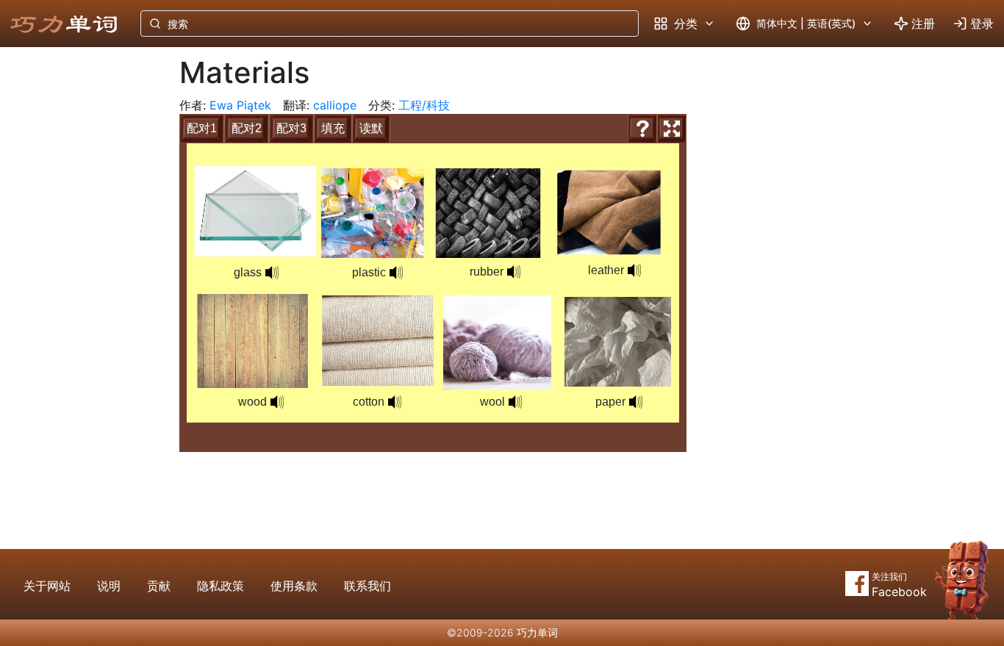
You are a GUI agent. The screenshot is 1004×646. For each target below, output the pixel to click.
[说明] (642, 128)
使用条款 (294, 585)
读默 (371, 128)
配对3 (291, 128)
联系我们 (367, 585)
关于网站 (47, 585)
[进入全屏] (671, 128)
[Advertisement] (78, 290)
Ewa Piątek (240, 105)
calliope (334, 105)
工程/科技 (424, 105)
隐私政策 (220, 585)
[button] (396, 272)
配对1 (202, 128)
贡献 (159, 585)
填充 (333, 128)
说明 (109, 585)
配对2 (247, 128)
